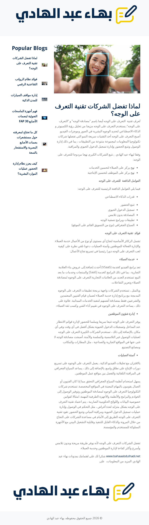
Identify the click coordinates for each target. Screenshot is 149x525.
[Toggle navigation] (135, 29)
